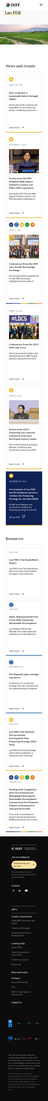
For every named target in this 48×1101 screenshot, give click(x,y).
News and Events (19, 972)
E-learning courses (20, 960)
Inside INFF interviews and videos (23, 922)
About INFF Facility (19, 982)
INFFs (14, 909)
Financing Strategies (20, 928)
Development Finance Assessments (21, 934)
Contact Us (16, 1002)
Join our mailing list (20, 857)
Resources (16, 964)
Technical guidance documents (20, 953)
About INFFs (16, 947)
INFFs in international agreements (21, 993)
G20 (13, 987)
